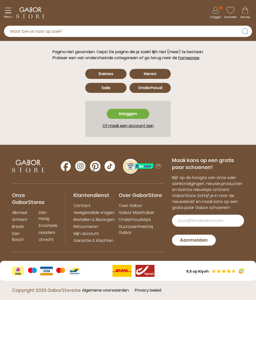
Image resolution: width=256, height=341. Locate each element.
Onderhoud (150, 88)
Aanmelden (194, 240)
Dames (105, 74)
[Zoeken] (247, 31)
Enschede (48, 225)
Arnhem (19, 219)
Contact (82, 205)
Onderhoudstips (135, 219)
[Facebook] (66, 166)
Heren (150, 74)
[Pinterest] (95, 166)
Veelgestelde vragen (94, 212)
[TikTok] (109, 166)
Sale (106, 88)
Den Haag (44, 215)
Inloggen (128, 114)
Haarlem (47, 232)
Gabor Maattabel (136, 212)
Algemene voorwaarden (105, 290)
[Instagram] (80, 166)
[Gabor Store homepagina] (30, 12)
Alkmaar (20, 212)
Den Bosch (18, 236)
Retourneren (86, 226)
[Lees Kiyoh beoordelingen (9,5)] (241, 271)
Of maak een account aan (128, 126)
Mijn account (86, 233)
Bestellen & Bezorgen (94, 219)
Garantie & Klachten (94, 240)
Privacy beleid (148, 290)
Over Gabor (130, 205)
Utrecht (46, 239)
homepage (189, 58)
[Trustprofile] (148, 166)
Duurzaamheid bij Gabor (136, 229)
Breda (18, 226)
